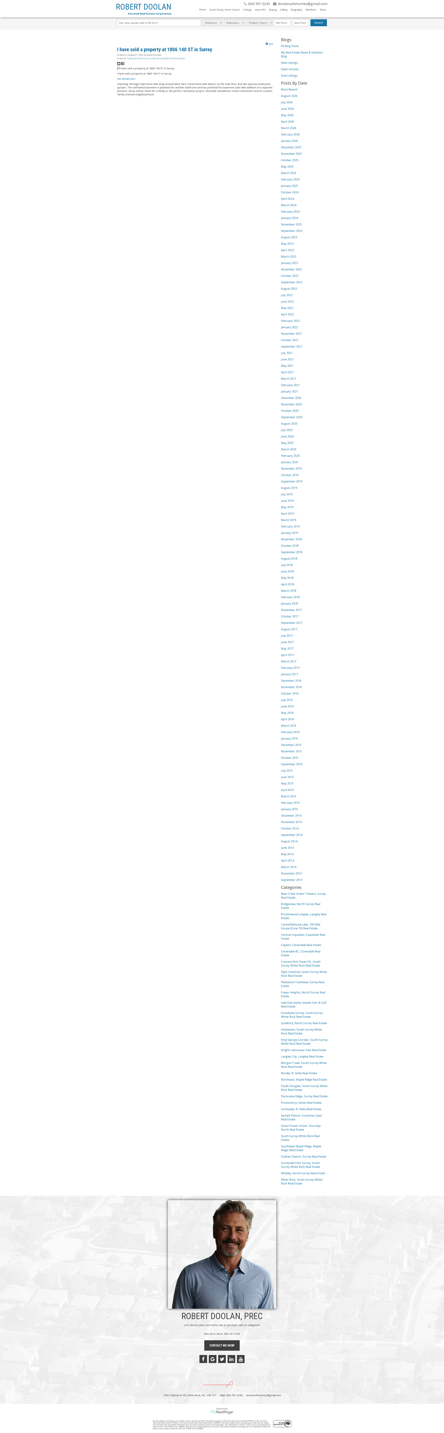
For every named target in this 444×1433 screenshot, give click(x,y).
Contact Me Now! (222, 1345)
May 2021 (287, 366)
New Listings (289, 63)
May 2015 (287, 783)
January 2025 (289, 186)
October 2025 (289, 160)
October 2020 (289, 411)
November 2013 (291, 873)
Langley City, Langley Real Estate (302, 1056)
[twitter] (222, 1359)
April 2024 (287, 199)
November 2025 (291, 154)
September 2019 (291, 481)
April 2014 (287, 860)
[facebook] (203, 1359)
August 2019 (289, 488)
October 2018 (289, 546)
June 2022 (287, 301)
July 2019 (287, 494)
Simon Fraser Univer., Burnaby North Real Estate (301, 1127)
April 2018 (287, 584)
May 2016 (287, 713)
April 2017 (287, 655)
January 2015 (289, 809)
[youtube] (241, 1359)
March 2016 (288, 726)
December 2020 (291, 398)
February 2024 (290, 211)
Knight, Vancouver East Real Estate (303, 1050)
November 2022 (291, 269)
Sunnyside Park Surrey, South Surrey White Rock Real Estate (156, 58)
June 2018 (287, 571)
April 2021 (287, 372)
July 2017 (287, 636)
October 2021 (289, 340)
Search (318, 22)
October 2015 (289, 758)
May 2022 (287, 308)
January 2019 (289, 533)
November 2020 (291, 404)
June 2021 (287, 359)
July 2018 (287, 565)
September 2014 (291, 835)
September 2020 (291, 417)
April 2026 (287, 121)
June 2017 (287, 642)
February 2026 (290, 134)
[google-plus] (212, 1359)
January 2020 (289, 462)
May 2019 (287, 507)
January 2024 (289, 218)
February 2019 (290, 526)
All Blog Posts (290, 46)
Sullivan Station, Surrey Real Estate (303, 1156)
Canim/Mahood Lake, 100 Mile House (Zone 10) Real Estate (300, 926)
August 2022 (289, 289)
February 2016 (290, 732)
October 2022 (289, 276)
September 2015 (291, 764)
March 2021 (288, 379)
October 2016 (289, 693)
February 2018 (290, 597)
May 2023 (287, 244)
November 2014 (291, 822)
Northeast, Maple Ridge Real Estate (304, 1079)
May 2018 (287, 578)
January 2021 (289, 391)
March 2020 (288, 449)
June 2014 (287, 848)
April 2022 (287, 314)
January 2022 (289, 327)
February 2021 (290, 385)
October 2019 (289, 475)
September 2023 (291, 231)
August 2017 (289, 629)
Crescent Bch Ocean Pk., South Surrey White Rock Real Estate (301, 963)
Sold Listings (289, 75)
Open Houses (290, 69)
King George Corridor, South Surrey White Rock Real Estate (304, 1042)
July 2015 (287, 771)
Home (202, 9)
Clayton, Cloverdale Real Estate (301, 945)
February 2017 (290, 668)
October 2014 (289, 828)
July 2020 (287, 430)
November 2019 (291, 468)
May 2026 (287, 115)
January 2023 (289, 263)
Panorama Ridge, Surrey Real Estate (304, 1096)
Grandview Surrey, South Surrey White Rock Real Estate (302, 1015)
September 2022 (291, 282)
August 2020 (289, 424)
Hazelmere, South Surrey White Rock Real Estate (301, 1031)
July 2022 (287, 295)
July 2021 (287, 353)
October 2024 (289, 192)
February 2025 (290, 179)
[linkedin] (231, 1359)
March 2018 (288, 591)
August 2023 (289, 237)
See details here (126, 78)
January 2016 (289, 738)
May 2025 (287, 166)
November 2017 (291, 610)
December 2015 (291, 745)
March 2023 (288, 256)
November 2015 (291, 751)
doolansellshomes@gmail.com (263, 1395)
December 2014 (291, 815)
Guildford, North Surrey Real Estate (304, 1023)
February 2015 (290, 803)
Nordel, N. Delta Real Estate (299, 1073)
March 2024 (288, 205)
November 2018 (291, 539)
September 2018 (291, 552)
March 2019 (288, 520)
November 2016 (291, 687)
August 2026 (289, 96)
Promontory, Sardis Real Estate (301, 1103)
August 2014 (289, 841)
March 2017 (288, 661)
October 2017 (289, 616)
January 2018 (289, 603)
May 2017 (287, 648)
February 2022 (290, 321)
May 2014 (287, 854)
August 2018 (289, 558)
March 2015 (288, 796)
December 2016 (291, 681)
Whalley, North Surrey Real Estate (303, 1173)
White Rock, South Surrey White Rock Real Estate (301, 1181)
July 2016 (287, 700)
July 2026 (287, 102)
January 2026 (289, 141)
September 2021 (291, 346)
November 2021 (291, 334)
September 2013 (291, 880)
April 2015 (287, 790)
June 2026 (287, 109)
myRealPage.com (222, 1412)
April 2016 (287, 719)
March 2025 (288, 173)
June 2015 (287, 777)
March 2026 (288, 128)
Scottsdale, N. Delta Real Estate (301, 1109)
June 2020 (287, 436)
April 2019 (287, 513)
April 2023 (287, 250)
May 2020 (287, 443)
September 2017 (291, 623)
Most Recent (289, 89)
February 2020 (290, 456)
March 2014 (288, 867)
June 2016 (287, 706)
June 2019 (287, 501)
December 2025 (291, 147)
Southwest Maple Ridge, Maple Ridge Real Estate (301, 1148)
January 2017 (289, 674)
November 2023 (291, 224)
